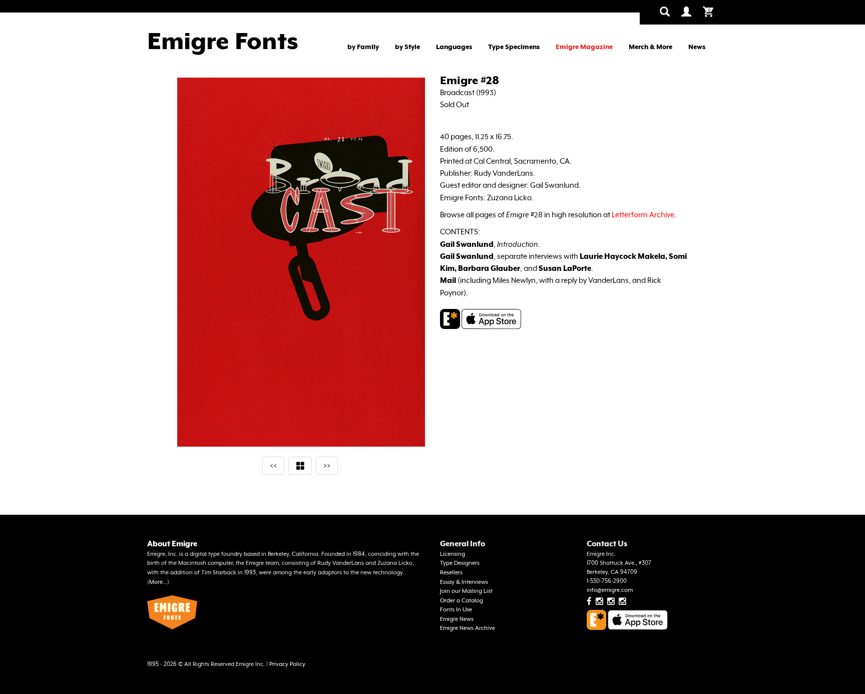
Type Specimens (514, 47)
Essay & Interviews (464, 582)
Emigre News (457, 619)
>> (326, 465)
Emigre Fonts (222, 41)
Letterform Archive (643, 214)
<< (273, 465)
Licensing (452, 554)
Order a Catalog (461, 600)
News (696, 47)
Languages (454, 47)
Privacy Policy (287, 664)
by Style (407, 47)
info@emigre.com (610, 590)
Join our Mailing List (466, 591)
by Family (363, 47)
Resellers (451, 572)
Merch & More (650, 47)
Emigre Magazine (584, 47)
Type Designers (460, 563)
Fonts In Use (456, 609)
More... (158, 582)
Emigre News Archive (467, 628)
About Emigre (172, 543)
